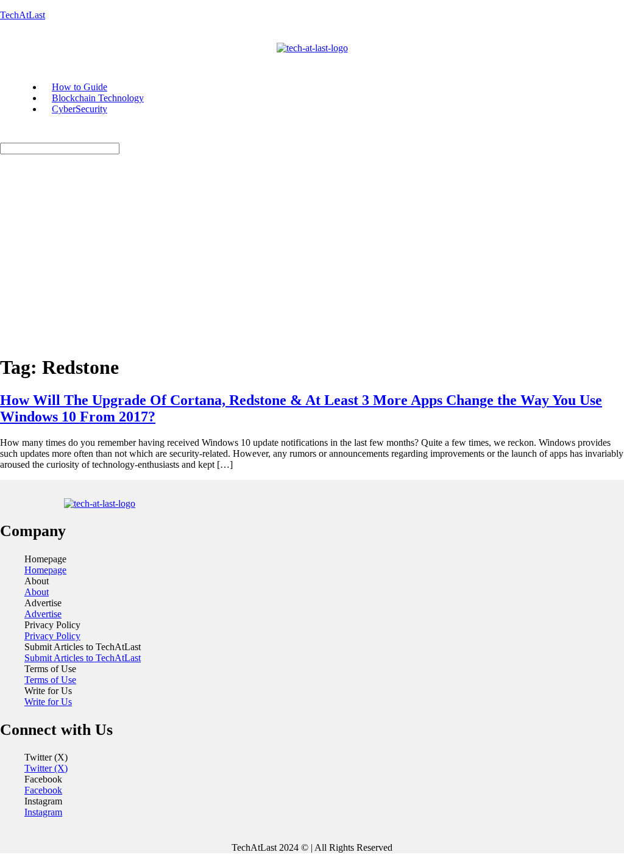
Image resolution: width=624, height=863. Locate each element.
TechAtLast (22, 15)
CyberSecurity (79, 109)
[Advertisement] (312, 258)
